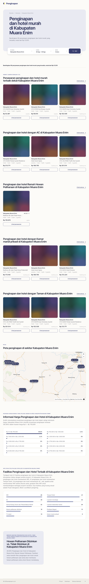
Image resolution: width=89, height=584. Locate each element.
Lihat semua (81, 81)
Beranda (11, 13)
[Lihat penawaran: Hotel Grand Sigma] (44, 146)
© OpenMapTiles (66, 399)
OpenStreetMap (78, 399)
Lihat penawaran (16, 117)
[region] (44, 376)
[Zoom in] (83, 354)
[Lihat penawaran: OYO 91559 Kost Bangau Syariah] (44, 94)
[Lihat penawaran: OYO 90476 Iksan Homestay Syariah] (16, 94)
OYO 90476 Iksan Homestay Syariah (13, 109)
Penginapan (12, 3)
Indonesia (17, 13)
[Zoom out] (83, 356)
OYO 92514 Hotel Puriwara (67, 270)
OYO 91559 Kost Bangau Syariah (40, 109)
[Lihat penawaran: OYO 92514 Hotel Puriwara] (72, 255)
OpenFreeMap (58, 399)
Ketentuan (67, 581)
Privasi (61, 581)
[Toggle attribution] (84, 399)
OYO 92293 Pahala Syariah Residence (14, 161)
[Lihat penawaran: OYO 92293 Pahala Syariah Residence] (16, 146)
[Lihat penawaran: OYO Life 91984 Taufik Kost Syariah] (72, 146)
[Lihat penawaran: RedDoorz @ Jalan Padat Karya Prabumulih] (16, 201)
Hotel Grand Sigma (36, 161)
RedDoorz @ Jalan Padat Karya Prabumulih (15, 215)
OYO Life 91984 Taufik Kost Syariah (69, 161)
